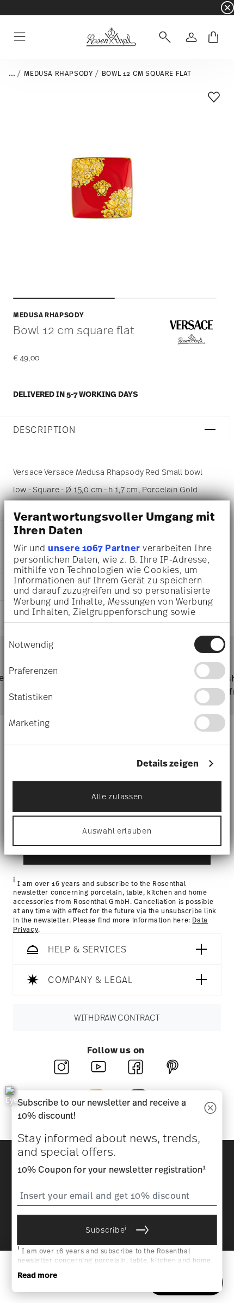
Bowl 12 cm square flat (147, 73)
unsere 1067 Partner (94, 548)
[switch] (209, 670)
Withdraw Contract (117, 1017)
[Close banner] (227, 7)
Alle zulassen (117, 796)
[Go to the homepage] (110, 37)
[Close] (210, 1108)
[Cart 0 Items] (213, 37)
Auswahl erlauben (116, 830)
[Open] (162, 37)
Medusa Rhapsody (58, 73)
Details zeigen (168, 763)
